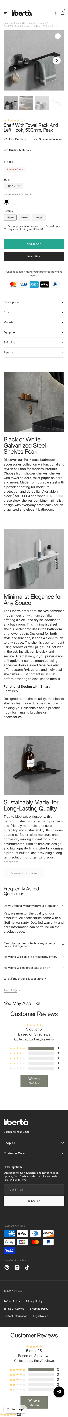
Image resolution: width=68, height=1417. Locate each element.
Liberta (18, 1291)
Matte (12, 218)
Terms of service (14, 1308)
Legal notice (40, 1316)
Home (7, 23)
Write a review (34, 1081)
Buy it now (34, 256)
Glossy (40, 218)
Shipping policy (39, 1308)
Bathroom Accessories (34, 23)
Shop (16, 23)
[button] (5, 13)
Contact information (15, 1316)
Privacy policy (34, 1301)
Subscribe (34, 1200)
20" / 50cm (15, 186)
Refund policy (12, 1301)
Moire (25, 218)
